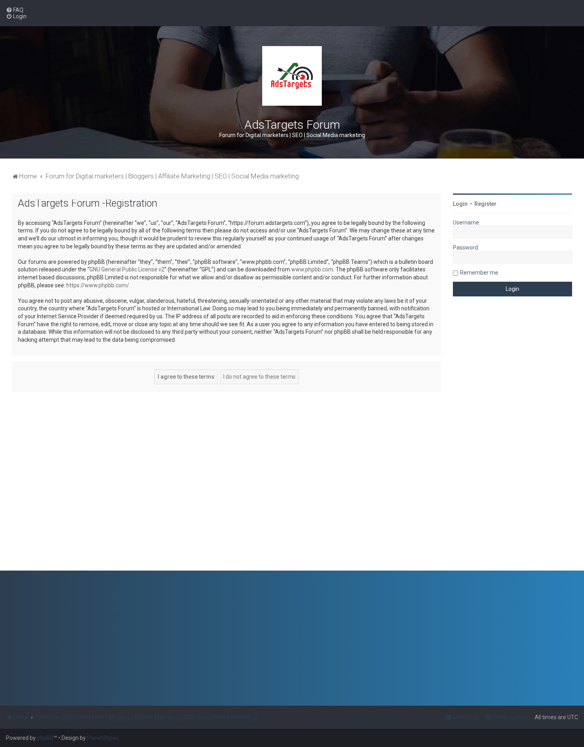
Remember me (479, 272)
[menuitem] (14, 10)
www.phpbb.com (312, 269)
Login (460, 204)
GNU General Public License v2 (126, 269)
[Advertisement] (512, 439)
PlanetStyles (103, 738)
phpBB (45, 738)
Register (485, 204)
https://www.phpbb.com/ (97, 285)
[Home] (292, 76)
